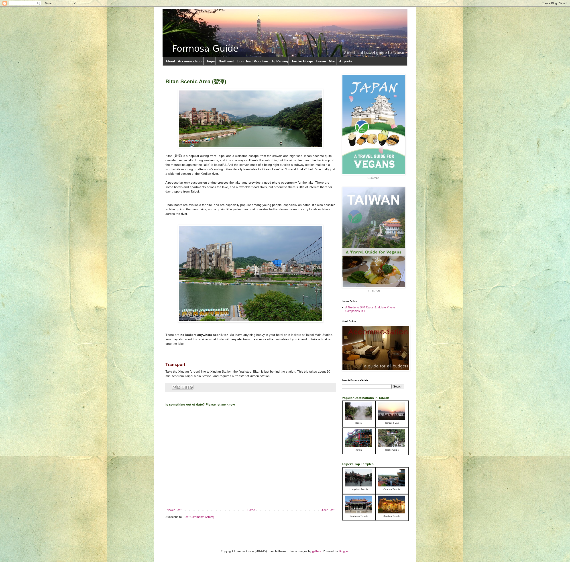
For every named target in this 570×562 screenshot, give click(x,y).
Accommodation (191, 61)
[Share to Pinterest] (191, 387)
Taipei (211, 61)
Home (251, 510)
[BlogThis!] (178, 387)
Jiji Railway (280, 61)
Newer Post (174, 510)
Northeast (226, 61)
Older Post (327, 510)
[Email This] (174, 387)
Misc (332, 61)
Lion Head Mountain (252, 61)
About (170, 61)
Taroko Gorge (302, 61)
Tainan (321, 61)
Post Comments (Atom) (198, 517)
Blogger (343, 551)
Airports (345, 61)
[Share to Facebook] (187, 387)
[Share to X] (183, 387)
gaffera (316, 551)
